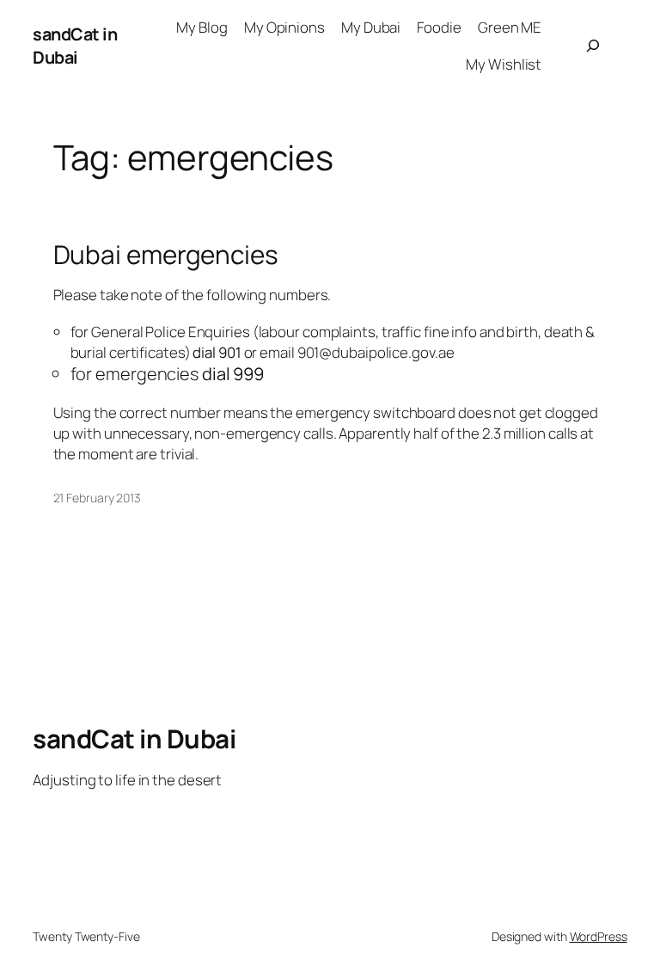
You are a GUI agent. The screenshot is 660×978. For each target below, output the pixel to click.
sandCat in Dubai (75, 46)
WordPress (598, 936)
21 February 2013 (97, 497)
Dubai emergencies (165, 254)
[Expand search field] (592, 46)
